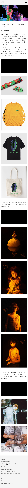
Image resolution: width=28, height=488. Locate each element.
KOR (23, 1)
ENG (26, 1)
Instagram (3, 480)
